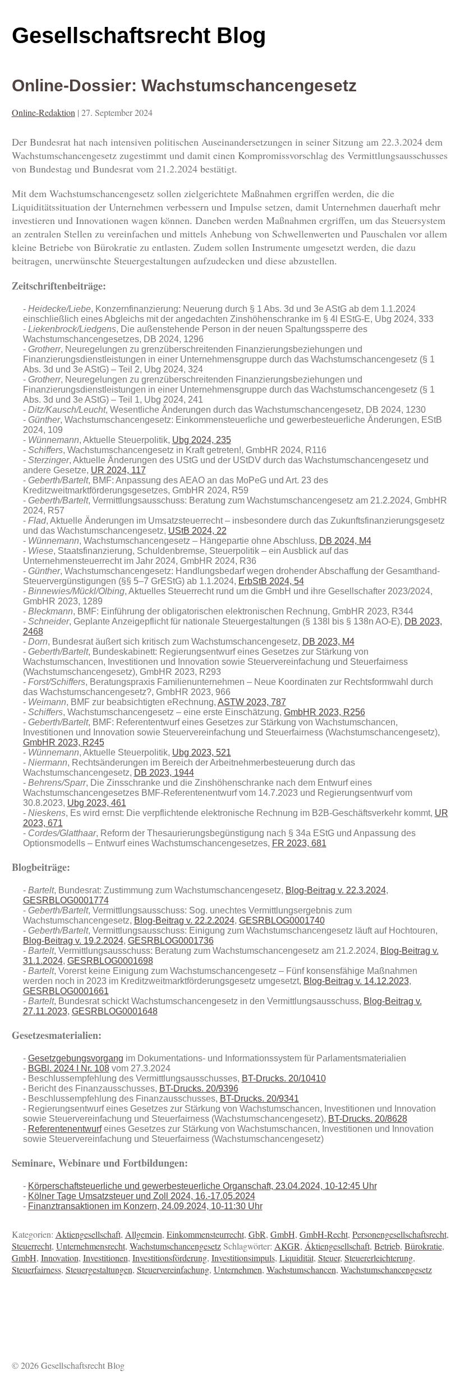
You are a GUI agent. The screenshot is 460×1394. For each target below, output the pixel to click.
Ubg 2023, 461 (96, 803)
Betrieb (387, 1246)
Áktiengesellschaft (337, 1246)
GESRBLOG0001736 (171, 940)
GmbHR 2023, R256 (324, 712)
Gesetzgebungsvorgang (75, 1058)
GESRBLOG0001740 (282, 920)
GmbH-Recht (324, 1234)
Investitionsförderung (169, 1258)
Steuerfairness (36, 1269)
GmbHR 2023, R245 (63, 742)
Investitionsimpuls (243, 1258)
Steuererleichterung (378, 1258)
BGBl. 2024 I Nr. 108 (68, 1068)
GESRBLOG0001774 (66, 900)
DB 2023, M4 (328, 641)
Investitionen (105, 1258)
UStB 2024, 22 (197, 530)
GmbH (282, 1234)
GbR (257, 1234)
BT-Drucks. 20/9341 (259, 1098)
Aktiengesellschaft (88, 1234)
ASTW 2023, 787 (252, 702)
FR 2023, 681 (299, 843)
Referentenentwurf (65, 1129)
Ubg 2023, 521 (201, 752)
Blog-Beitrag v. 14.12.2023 (356, 981)
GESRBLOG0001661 (66, 991)
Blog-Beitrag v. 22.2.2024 (184, 920)
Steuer (329, 1258)
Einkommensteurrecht (205, 1234)
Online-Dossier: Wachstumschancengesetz (184, 85)
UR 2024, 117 (118, 470)
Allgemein (143, 1234)
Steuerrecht (32, 1246)
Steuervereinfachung (173, 1269)
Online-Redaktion (43, 112)
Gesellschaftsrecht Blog (139, 35)
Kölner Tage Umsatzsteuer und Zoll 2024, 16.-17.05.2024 (141, 1196)
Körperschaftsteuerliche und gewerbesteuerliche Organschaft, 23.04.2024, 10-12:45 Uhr (202, 1186)
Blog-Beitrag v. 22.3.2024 (336, 890)
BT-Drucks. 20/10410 (284, 1078)
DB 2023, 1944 (164, 772)
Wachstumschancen (301, 1269)
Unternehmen (238, 1269)
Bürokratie (423, 1246)
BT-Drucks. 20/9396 (198, 1088)
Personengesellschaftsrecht (399, 1234)
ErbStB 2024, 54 (271, 581)
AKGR (287, 1246)
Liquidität (296, 1258)
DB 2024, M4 (345, 541)
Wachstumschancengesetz (175, 1246)
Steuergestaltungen (99, 1269)
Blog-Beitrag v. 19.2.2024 (73, 940)
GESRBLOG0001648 (115, 1011)
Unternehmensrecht (90, 1246)
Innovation (60, 1258)
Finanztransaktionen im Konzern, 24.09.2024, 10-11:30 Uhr (145, 1206)
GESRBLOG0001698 (110, 961)
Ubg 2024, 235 (201, 440)
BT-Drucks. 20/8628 (367, 1118)
